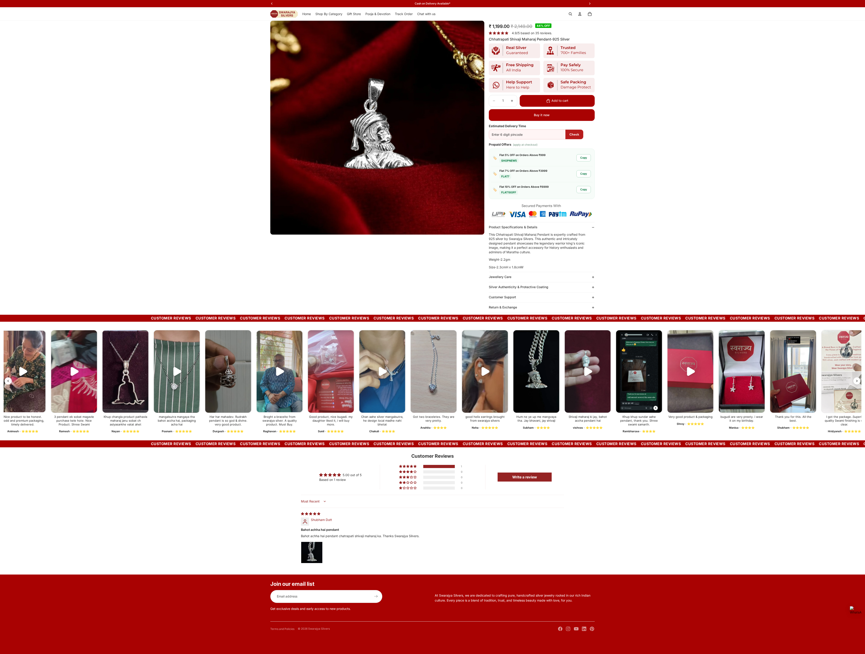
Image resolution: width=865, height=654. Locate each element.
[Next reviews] (856, 381)
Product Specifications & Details (513, 227)
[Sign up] (376, 596)
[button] (408, 466)
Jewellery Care (500, 277)
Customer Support (502, 297)
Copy (583, 157)
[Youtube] (576, 628)
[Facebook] (560, 628)
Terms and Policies (282, 629)
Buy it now (542, 115)
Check (574, 134)
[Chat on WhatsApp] (856, 612)
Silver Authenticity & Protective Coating (518, 287)
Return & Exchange (503, 307)
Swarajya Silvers (319, 628)
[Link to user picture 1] (312, 552)
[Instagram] (568, 628)
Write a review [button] (524, 477)
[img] (310, 514)
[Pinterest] (592, 628)
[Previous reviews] (8, 381)
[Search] (570, 14)
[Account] (580, 14)
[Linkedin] (584, 628)
